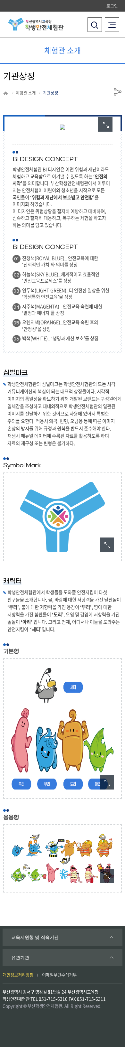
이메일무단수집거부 (59, 974)
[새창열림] (105, 124)
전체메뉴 (114, 21)
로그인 (112, 6)
